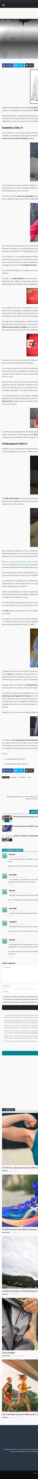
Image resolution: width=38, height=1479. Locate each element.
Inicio (3, 21)
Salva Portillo (5, 1232)
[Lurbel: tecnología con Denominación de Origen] (7, 838)
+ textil (8, 1109)
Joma (13, 188)
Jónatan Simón (6, 1355)
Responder (10, 869)
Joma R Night (8, 1353)
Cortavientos (22, 777)
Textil (8, 21)
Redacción (5, 1170)
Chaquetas (14, 777)
